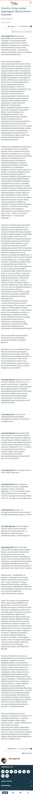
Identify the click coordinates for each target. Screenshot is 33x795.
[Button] (12, 26)
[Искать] (28, 792)
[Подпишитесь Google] (3, 771)
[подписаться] (7, 776)
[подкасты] (13, 792)
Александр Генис (6, 19)
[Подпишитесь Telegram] (20, 771)
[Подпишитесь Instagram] (24, 771)
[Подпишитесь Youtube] (15, 771)
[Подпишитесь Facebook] (7, 771)
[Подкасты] (3, 776)
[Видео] (20, 792)
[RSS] (28, 771)
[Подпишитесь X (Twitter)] (11, 771)
